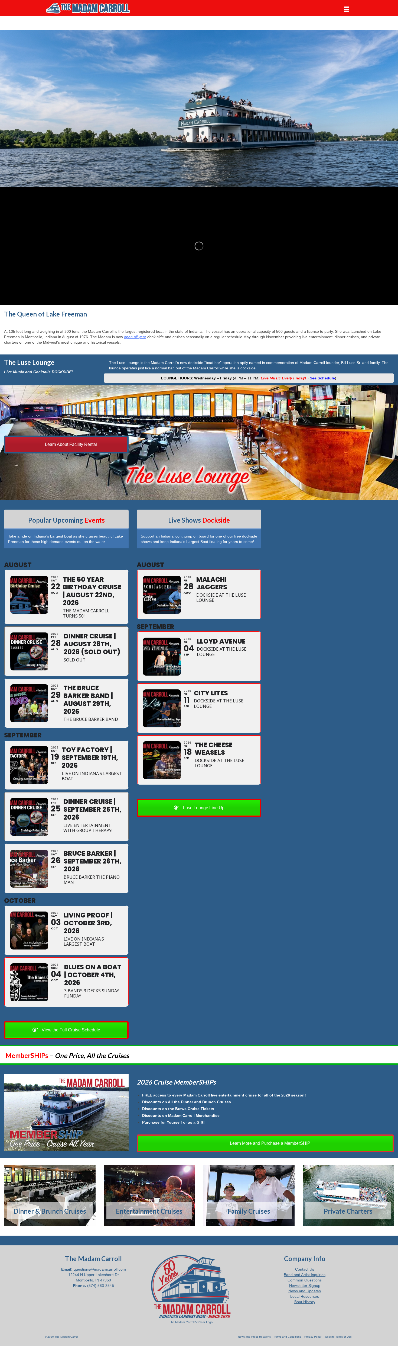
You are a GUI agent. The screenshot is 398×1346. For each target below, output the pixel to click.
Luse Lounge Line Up (203, 807)
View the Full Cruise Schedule (70, 1030)
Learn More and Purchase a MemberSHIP (269, 1143)
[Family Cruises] (249, 1195)
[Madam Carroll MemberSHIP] (66, 1112)
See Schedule (322, 378)
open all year (135, 337)
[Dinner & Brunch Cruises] (50, 1195)
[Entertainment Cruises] (149, 1195)
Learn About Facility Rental (70, 444)
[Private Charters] (348, 1195)
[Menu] (346, 9)
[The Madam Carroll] (93, 8)
